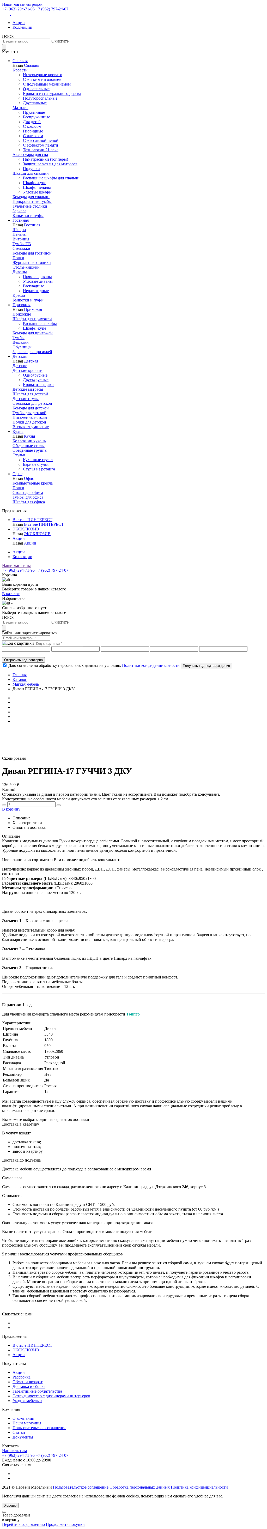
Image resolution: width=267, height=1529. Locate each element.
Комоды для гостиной (32, 253)
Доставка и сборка (29, 1386)
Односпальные (36, 89)
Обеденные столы (29, 445)
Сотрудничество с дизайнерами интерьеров (51, 1396)
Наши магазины (16, 565)
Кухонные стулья (38, 459)
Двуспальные (35, 103)
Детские (20, 366)
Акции (19, 22)
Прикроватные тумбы (32, 201)
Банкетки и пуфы (28, 215)
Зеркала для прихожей (32, 351)
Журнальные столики (32, 262)
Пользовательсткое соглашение (80, 1487)
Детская (20, 356)
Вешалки (21, 342)
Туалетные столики (30, 206)
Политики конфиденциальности (151, 665)
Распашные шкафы (40, 323)
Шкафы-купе (34, 182)
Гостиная (21, 220)
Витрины (21, 239)
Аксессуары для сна (30, 154)
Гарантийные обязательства (37, 1391)
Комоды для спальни (31, 197)
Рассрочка (22, 1377)
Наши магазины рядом (22, 4)
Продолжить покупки (65, 1524)
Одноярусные (35, 375)
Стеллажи (21, 248)
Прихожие (22, 314)
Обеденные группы (30, 450)
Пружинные (34, 112)
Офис (17, 474)
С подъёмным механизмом (47, 84)
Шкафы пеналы (37, 187)
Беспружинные (36, 117)
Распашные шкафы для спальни (51, 178)
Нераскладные (36, 290)
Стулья (19, 455)
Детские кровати (28, 370)
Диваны (20, 272)
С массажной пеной (40, 140)
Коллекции (22, 27)
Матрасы (20, 107)
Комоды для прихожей (33, 333)
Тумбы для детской (29, 412)
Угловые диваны (38, 281)
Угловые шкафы (37, 192)
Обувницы (22, 347)
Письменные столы (30, 417)
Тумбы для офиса (28, 497)
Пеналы (20, 234)
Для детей (32, 121)
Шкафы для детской (30, 394)
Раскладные (33, 286)
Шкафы (19, 229)
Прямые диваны (37, 276)
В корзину (11, 809)
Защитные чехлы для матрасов (50, 164)
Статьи (19, 1432)
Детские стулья (26, 398)
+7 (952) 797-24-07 (52, 9)
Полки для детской (29, 422)
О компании (23, 1418)
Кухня (18, 431)
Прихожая (22, 305)
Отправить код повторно (23, 660)
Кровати (20, 70)
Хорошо (10, 1505)
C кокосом (32, 126)
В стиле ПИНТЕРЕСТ (32, 519)
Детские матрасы (28, 389)
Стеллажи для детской (32, 403)
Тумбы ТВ (22, 243)
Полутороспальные (40, 98)
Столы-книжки (26, 267)
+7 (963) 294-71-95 (18, 9)
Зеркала (19, 211)
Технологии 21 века (40, 150)
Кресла (19, 295)
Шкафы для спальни (31, 173)
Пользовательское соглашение (39, 1427)
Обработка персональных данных (140, 1487)
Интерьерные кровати (42, 74)
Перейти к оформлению (23, 1524)
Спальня (20, 60)
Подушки (31, 168)
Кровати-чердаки (38, 384)
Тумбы (19, 337)
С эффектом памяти (40, 145)
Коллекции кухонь (29, 441)
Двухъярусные (35, 380)
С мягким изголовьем (42, 79)
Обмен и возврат (28, 1382)
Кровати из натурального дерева (52, 93)
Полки (18, 258)
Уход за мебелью (27, 1400)
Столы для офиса (28, 492)
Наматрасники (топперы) (45, 159)
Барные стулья (35, 464)
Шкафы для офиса (29, 502)
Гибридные (33, 131)
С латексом (33, 136)
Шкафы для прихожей (32, 319)
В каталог (11, 593)
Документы (23, 1437)
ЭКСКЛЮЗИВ (26, 529)
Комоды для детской (31, 408)
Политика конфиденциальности (199, 1487)
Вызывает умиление (31, 427)
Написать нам (14, 1450)
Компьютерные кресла (33, 483)
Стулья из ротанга (39, 469)
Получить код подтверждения (206, 666)
